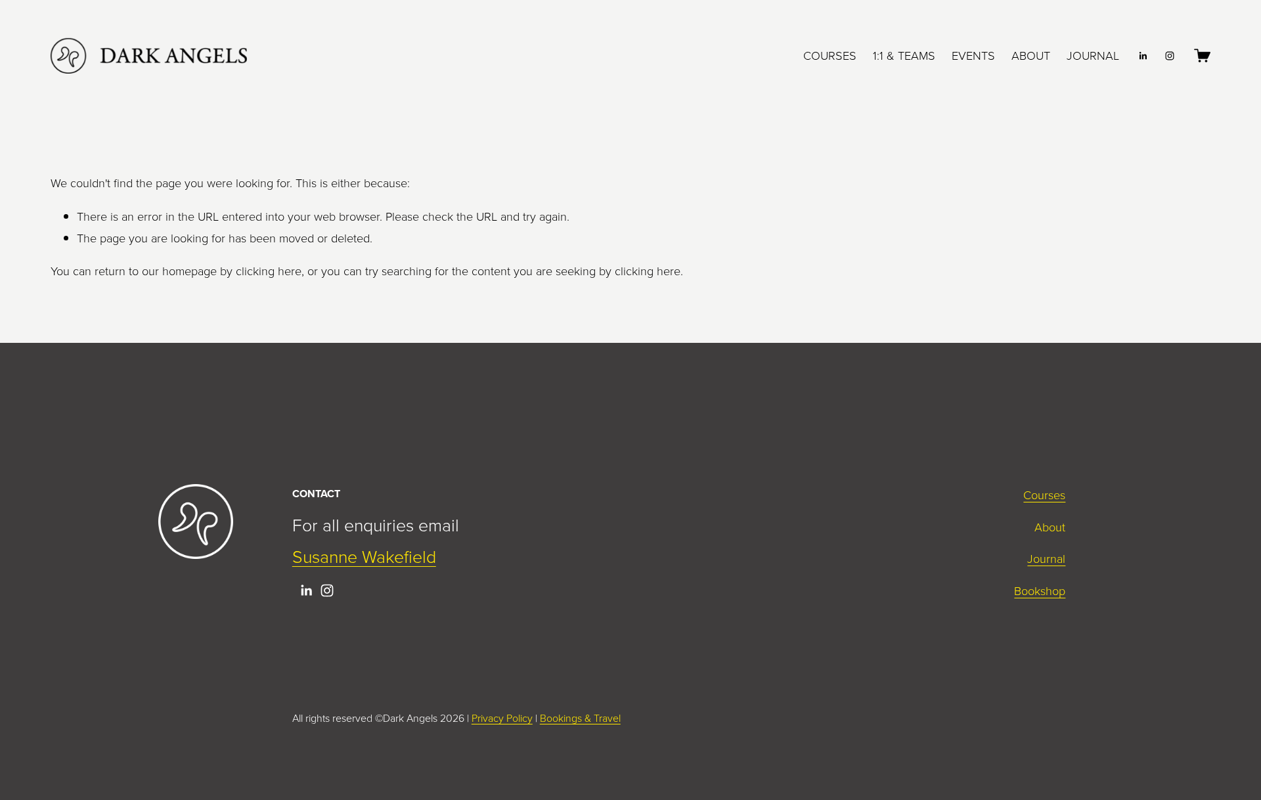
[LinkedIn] (1143, 56)
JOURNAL (1093, 55)
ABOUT (1030, 55)
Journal (1046, 558)
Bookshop (1039, 590)
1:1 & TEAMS (904, 55)
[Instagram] (1169, 56)
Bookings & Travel (580, 718)
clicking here (268, 270)
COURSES (829, 55)
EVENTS (973, 55)
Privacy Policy (502, 718)
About (1049, 526)
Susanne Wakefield (364, 556)
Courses (1044, 494)
